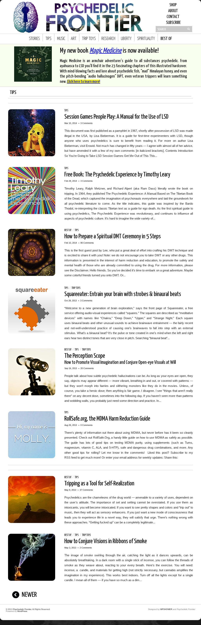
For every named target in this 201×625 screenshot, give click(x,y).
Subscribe (173, 23)
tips (48, 39)
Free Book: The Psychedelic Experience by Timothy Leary (117, 175)
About (173, 11)
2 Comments (86, 547)
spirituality (146, 39)
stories (34, 39)
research (108, 39)
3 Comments (86, 123)
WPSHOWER (166, 609)
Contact (173, 17)
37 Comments (86, 490)
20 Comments (87, 368)
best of (166, 39)
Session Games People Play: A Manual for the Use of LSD (116, 117)
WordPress (22, 611)
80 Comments (87, 243)
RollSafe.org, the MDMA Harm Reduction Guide (107, 419)
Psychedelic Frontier (22, 609)
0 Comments (86, 425)
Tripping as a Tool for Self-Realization (99, 484)
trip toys (89, 39)
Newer (29, 595)
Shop (173, 5)
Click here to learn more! (83, 82)
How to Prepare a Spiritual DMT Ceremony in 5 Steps (112, 236)
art (73, 39)
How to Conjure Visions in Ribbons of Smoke (105, 541)
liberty (126, 39)
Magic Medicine (106, 51)
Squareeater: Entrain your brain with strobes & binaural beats (122, 294)
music (61, 39)
